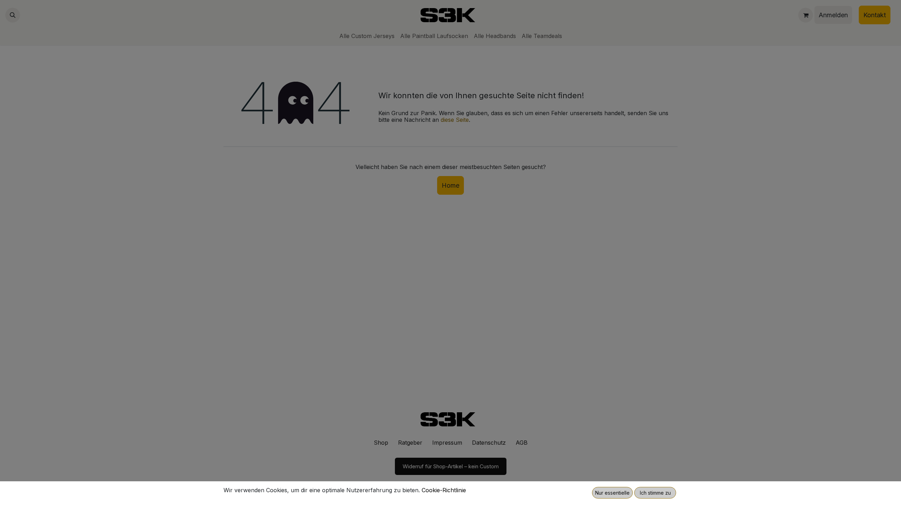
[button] (612, 493)
